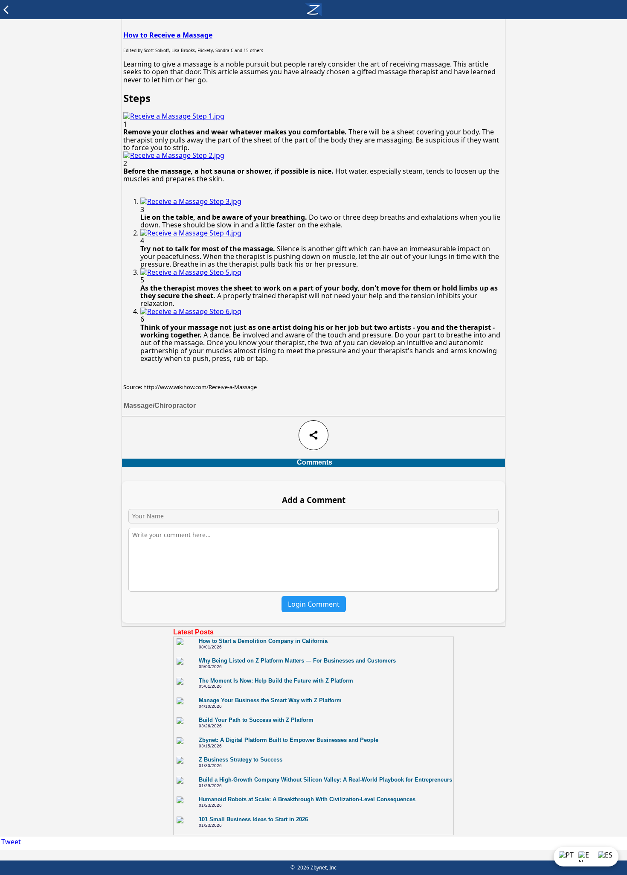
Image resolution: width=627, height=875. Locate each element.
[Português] (566, 856)
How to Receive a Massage (167, 35)
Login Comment (314, 604)
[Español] (605, 856)
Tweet (11, 841)
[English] (586, 856)
